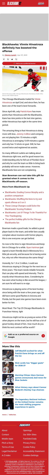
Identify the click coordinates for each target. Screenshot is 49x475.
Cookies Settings (30, 455)
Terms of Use (8, 447)
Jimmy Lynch (10, 55)
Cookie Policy (29, 447)
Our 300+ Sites (29, 434)
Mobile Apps (7, 439)
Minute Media (13, 461)
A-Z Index (6, 455)
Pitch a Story (7, 443)
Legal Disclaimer (9, 451)
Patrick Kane (26, 111)
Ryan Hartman (33, 247)
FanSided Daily (30, 439)
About (4, 430)
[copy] (16, 59)
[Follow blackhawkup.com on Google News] (43, 335)
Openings (27, 430)
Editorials (12, 414)
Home (4, 414)
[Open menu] (3, 3)
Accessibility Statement (34, 451)
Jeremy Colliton (24, 134)
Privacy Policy (29, 443)
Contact (5, 434)
